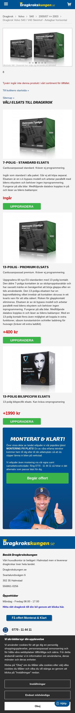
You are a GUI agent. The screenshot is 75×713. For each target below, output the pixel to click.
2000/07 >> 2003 (48, 16)
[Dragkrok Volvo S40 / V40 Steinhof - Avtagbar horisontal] (37, 47)
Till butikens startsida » (16, 90)
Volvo (21, 16)
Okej (37, 706)
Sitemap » (8, 97)
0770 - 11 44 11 (43, 465)
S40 (31, 16)
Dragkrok (8, 16)
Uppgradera (21, 206)
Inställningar (37, 683)
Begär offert (37, 478)
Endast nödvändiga (37, 695)
